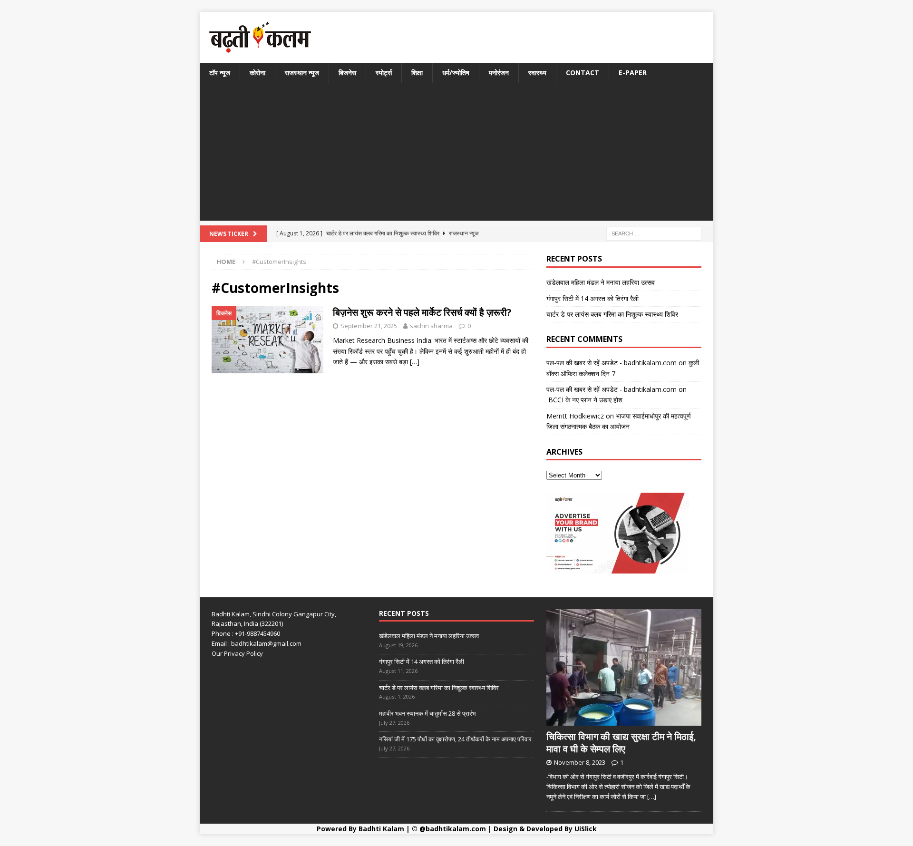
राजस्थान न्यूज (302, 72)
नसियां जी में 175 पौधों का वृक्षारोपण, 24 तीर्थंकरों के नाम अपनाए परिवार (455, 739)
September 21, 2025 (368, 325)
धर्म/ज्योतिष (455, 72)
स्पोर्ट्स (384, 72)
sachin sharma (431, 325)
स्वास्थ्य (537, 72)
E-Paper (633, 72)
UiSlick (585, 828)
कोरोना (257, 72)
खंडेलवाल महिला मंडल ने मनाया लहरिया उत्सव (600, 282)
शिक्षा (417, 72)
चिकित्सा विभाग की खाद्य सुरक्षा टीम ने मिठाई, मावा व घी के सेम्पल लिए (621, 742)
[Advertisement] (456, 154)
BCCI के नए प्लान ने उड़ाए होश (584, 399)
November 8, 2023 (579, 762)
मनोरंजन (499, 72)
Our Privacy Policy (237, 653)
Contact (582, 72)
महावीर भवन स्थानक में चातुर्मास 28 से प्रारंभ (427, 713)
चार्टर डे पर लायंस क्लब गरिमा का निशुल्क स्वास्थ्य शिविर (612, 314)
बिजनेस (347, 72)
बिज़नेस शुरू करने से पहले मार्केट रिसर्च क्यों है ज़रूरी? (422, 312)
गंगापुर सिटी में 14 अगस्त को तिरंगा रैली (592, 298)
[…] (414, 361)
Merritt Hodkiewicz (575, 415)
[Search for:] (653, 233)
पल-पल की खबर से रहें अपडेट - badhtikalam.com (611, 362)
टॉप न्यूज (219, 72)
